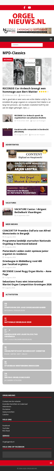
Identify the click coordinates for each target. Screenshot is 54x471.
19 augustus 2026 (10, 247)
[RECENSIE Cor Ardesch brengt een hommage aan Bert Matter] (27, 72)
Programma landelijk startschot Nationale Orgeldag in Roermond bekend (27, 242)
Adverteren (7, 406)
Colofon (6, 414)
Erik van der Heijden (38, 135)
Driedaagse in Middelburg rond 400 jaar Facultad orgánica (22, 263)
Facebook (6, 425)
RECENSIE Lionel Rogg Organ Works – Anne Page (27, 273)
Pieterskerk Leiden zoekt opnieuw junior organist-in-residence (25, 252)
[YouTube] (29, 7)
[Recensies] (8, 118)
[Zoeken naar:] (27, 44)
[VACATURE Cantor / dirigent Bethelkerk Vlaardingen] (8, 211)
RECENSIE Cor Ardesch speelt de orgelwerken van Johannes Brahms (30, 116)
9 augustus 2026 (10, 288)
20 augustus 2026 (10, 237)
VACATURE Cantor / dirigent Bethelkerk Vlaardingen (30, 211)
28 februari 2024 (11, 95)
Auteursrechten (8, 412)
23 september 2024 (22, 215)
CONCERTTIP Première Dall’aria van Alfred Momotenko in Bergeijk (26, 232)
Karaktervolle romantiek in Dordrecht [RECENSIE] (31, 130)
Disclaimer (6, 409)
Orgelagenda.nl (8, 442)
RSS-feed (6, 431)
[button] (50, 39)
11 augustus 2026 (10, 277)
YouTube (6, 428)
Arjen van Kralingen (39, 121)
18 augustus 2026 (10, 257)
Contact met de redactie (12, 401)
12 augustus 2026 (10, 267)
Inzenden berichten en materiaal (15, 404)
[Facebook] (24, 7)
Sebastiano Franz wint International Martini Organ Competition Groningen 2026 (27, 283)
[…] (28, 108)
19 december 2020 (22, 121)
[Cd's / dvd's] (8, 132)
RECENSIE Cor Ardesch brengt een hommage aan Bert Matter (24, 90)
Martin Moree (26, 95)
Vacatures (11, 203)
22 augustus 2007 (22, 135)
